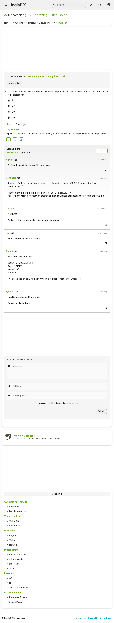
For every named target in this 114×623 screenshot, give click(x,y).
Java (11, 568)
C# (17, 564)
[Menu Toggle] (6, 5)
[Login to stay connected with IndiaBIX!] (108, 5)
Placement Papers (18, 597)
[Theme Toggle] (99, 5)
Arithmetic (14, 506)
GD (10, 578)
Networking (18, 23)
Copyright (92, 618)
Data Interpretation (18, 511)
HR (10, 583)
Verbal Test (14, 525)
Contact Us (81, 618)
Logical (12, 535)
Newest (102, 151)
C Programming (16, 559)
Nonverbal (14, 544)
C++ (11, 564)
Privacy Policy (105, 618)
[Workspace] (15, 139)
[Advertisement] (57, 48)
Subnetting (31, 23)
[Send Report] (21, 139)
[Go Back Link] (8, 139)
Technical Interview (18, 587)
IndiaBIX (18, 5)
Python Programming (19, 554)
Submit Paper (15, 602)
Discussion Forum (47, 23)
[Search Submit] (54, 5)
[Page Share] (91, 5)
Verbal (12, 540)
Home (7, 23)
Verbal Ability (15, 521)
